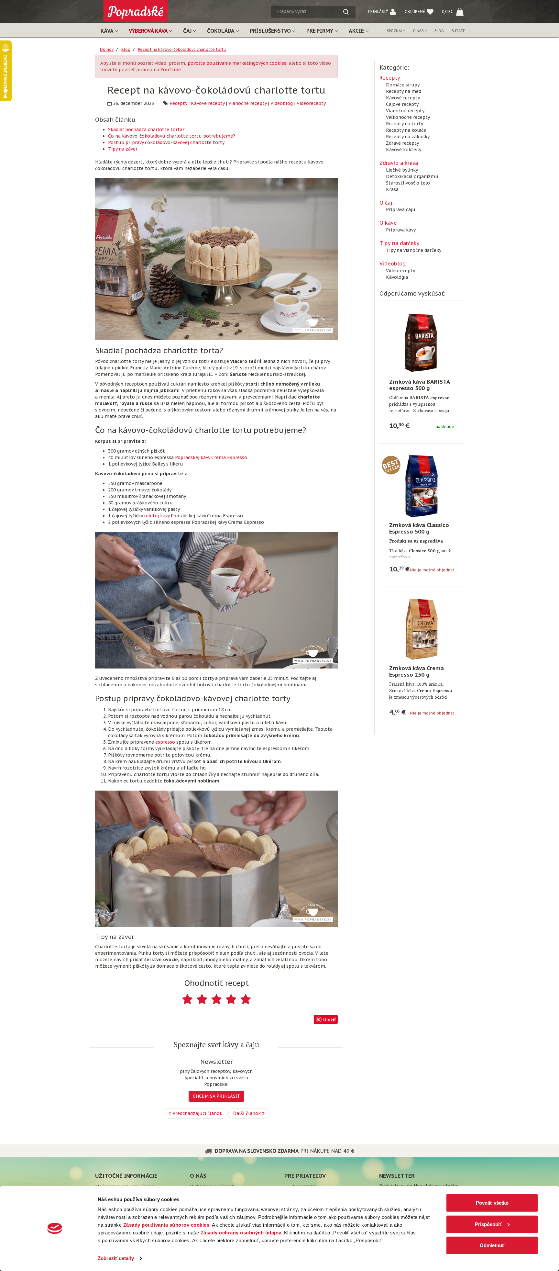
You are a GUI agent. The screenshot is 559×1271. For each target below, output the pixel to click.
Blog (439, 30)
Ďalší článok (247, 1113)
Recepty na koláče (406, 130)
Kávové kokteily (403, 149)
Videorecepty (311, 103)
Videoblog (281, 103)
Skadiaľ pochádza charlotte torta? (146, 129)
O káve (388, 222)
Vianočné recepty (247, 103)
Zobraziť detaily (116, 1258)
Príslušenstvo (271, 31)
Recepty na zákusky (408, 137)
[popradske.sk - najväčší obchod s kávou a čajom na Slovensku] (135, 8)
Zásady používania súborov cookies (166, 1225)
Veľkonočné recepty (408, 117)
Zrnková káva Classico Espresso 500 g (419, 528)
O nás (418, 30)
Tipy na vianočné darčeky (413, 250)
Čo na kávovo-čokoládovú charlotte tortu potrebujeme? (171, 136)
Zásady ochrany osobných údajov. (242, 1232)
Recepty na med (403, 91)
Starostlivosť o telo (408, 183)
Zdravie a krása (398, 163)
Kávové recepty (208, 103)
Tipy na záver (122, 149)
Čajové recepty (402, 104)
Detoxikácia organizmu (412, 176)
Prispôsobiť (488, 1224)
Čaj (188, 31)
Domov (107, 49)
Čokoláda (221, 31)
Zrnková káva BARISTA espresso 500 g (419, 385)
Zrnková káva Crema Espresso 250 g (416, 671)
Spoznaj (395, 30)
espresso (165, 742)
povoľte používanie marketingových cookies (237, 63)
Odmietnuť (492, 1245)
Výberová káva (149, 31)
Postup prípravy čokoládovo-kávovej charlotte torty (166, 142)
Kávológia (397, 277)
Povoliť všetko (492, 1203)
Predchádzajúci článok (196, 1113)
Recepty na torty (404, 124)
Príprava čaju (400, 209)
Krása (392, 189)
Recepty (178, 103)
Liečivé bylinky (402, 170)
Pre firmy (320, 31)
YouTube (170, 70)
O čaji (386, 202)
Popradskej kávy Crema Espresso (211, 457)
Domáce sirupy (403, 85)
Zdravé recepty (402, 143)
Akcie (357, 31)
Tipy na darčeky (399, 243)
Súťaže (458, 30)
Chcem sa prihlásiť (216, 1096)
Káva (108, 31)
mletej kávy (157, 516)
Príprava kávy (401, 230)
